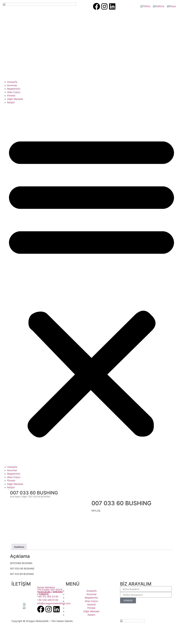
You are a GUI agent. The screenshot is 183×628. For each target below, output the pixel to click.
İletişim (11, 102)
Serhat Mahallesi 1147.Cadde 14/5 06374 (50, 591)
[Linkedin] (112, 6)
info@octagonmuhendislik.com (53, 603)
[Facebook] (96, 6)
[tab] (19, 547)
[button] (91, 284)
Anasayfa (12, 81)
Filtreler (11, 95)
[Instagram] (104, 6)
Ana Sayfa (15, 496)
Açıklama (19, 546)
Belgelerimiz (13, 88)
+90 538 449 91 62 (47, 599)
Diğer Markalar (15, 99)
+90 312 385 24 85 (47, 596)
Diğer (24, 496)
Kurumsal (12, 85)
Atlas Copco (13, 92)
